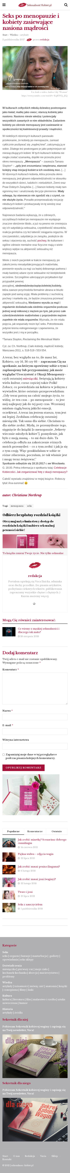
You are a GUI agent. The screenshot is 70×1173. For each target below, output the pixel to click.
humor (23, 1003)
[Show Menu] (4, 5)
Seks (5, 952)
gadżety (54, 956)
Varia (43, 1156)
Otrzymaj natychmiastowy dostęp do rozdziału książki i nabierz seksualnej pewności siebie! (29, 525)
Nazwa (7, 710)
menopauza (17, 506)
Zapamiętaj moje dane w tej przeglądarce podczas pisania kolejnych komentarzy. (31, 756)
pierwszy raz (25, 969)
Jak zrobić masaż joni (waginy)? (37, 879)
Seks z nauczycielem (30, 904)
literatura (18, 999)
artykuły (24, 35)
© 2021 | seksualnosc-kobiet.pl (17, 1165)
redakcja (44, 39)
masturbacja (39, 956)
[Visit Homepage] (35, 5)
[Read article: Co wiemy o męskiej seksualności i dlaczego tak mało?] (8, 631)
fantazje (25, 956)
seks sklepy (27, 959)
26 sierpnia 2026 (29, 636)
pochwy (41, 240)
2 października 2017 (13, 39)
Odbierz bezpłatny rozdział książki (31, 514)
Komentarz (10, 669)
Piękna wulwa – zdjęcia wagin (35, 854)
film (28, 999)
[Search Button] (66, 5)
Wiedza (14, 35)
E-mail (7, 725)
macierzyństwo (49, 972)
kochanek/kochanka (14, 972)
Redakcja (30, 1156)
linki (30, 989)
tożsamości (21, 986)
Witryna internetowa (15, 739)
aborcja (33, 972)
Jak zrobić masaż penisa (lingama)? (39, 866)
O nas (16, 1156)
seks (29, 506)
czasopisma (11, 989)
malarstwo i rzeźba (44, 999)
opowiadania (10, 959)
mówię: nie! (36, 986)
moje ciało (41, 969)
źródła (18, 1012)
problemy (8, 976)
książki (63, 986)
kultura (6, 999)
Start (4, 35)
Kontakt (6, 1159)
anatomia (51, 986)
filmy (23, 989)
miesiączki (30, 378)
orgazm (14, 956)
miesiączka (9, 969)
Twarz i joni (25, 891)
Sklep (54, 1156)
